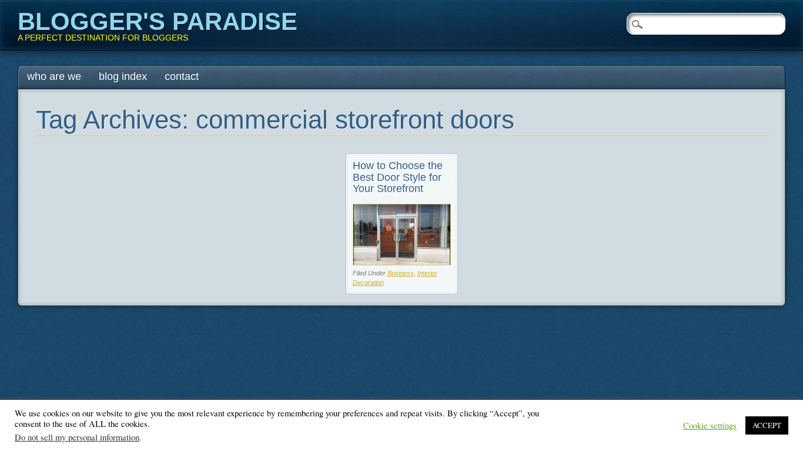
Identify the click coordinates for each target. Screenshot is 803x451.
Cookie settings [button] (710, 425)
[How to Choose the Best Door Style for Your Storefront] (402, 262)
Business (400, 273)
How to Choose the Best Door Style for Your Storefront (398, 177)
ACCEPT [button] (766, 425)
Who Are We (54, 76)
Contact (182, 76)
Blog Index (123, 76)
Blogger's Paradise (157, 21)
